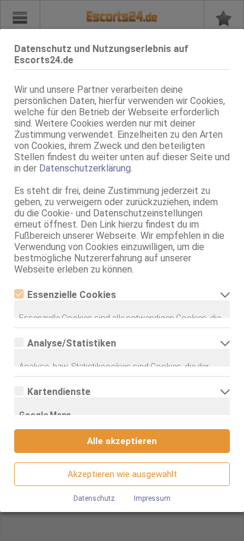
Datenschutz (94, 498)
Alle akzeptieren (122, 441)
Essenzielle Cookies (71, 294)
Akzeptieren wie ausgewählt (122, 474)
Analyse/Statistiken (71, 343)
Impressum (152, 498)
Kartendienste (59, 391)
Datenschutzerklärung (85, 168)
